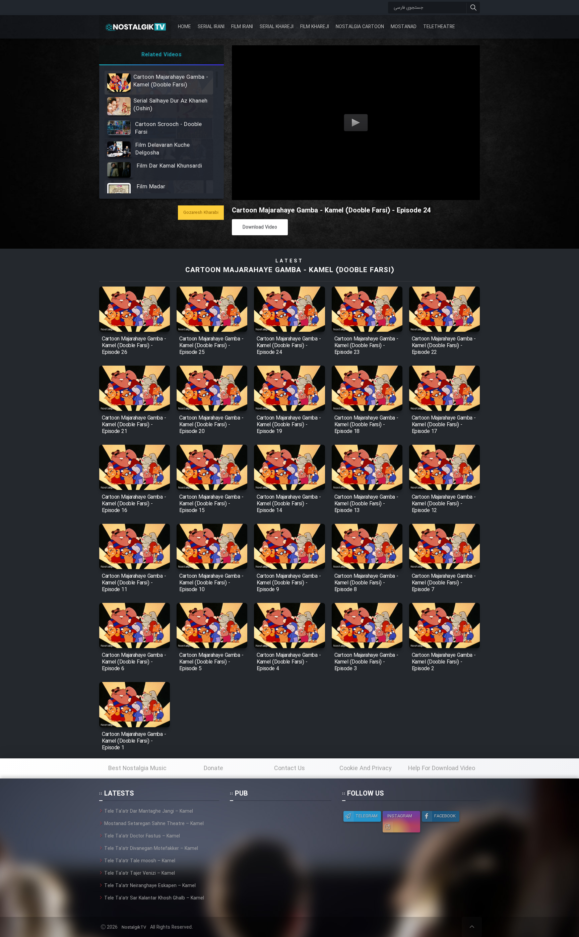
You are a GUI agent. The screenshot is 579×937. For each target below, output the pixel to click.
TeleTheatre (439, 26)
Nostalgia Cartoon (360, 26)
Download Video (260, 227)
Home (184, 26)
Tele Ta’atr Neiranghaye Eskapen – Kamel (150, 885)
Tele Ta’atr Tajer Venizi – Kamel (139, 873)
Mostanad (403, 26)
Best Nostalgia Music (137, 768)
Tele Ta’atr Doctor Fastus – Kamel (142, 836)
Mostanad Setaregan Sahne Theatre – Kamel (154, 823)
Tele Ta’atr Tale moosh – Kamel (139, 861)
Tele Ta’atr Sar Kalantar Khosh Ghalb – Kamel (154, 898)
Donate (213, 768)
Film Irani (242, 26)
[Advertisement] (280, 849)
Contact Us (289, 768)
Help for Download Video (441, 768)
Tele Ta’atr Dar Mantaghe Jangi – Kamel (148, 811)
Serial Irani (211, 26)
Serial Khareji (277, 26)
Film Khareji (314, 26)
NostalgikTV (134, 927)
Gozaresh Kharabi (200, 212)
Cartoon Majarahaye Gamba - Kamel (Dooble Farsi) (289, 270)
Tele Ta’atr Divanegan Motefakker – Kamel (151, 848)
